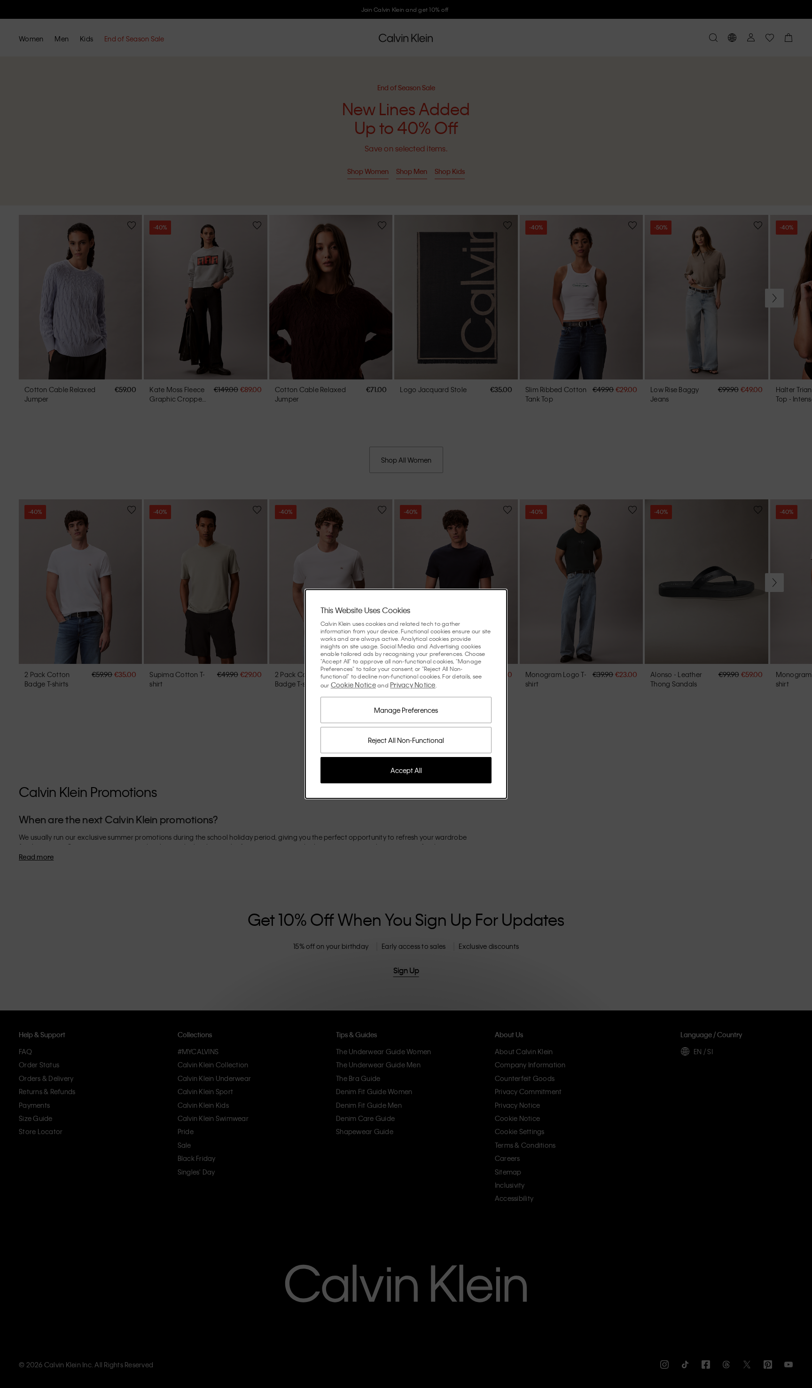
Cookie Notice (353, 684)
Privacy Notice (413, 684)
